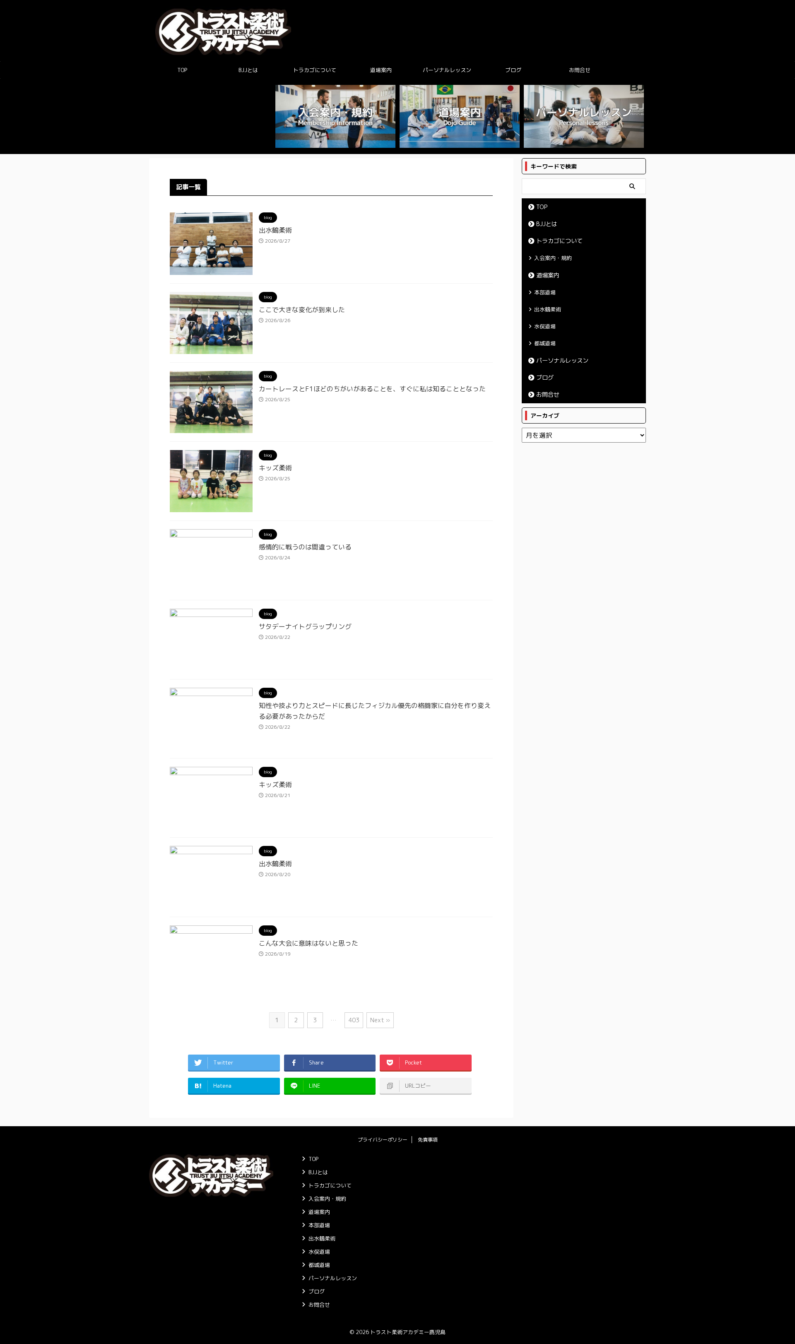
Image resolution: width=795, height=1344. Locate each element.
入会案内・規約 (553, 258)
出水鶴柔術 (275, 230)
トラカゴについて (314, 70)
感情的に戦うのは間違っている (305, 547)
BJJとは (248, 70)
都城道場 (545, 343)
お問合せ (579, 70)
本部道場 (545, 292)
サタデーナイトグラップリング (305, 626)
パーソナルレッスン (447, 70)
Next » (380, 1020)
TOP (182, 70)
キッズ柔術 (275, 467)
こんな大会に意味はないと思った (308, 943)
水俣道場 (545, 326)
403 (353, 1020)
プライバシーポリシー (382, 1139)
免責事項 (428, 1139)
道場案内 (381, 70)
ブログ (513, 70)
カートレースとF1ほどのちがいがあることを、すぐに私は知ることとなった (372, 388)
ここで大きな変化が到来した (302, 309)
